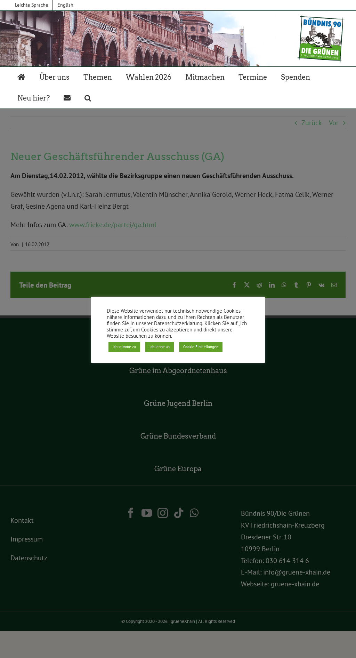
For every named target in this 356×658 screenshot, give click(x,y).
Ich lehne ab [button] (159, 346)
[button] (88, 98)
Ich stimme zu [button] (124, 346)
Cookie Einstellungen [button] (200, 346)
